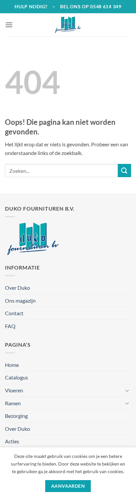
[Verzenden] (124, 170)
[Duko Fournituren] (68, 24)
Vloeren (14, 390)
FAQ (10, 326)
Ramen (13, 403)
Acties (12, 441)
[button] (9, 25)
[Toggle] (127, 390)
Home (12, 365)
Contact (14, 313)
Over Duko (17, 287)
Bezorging (16, 416)
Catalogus (16, 377)
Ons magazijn (20, 300)
